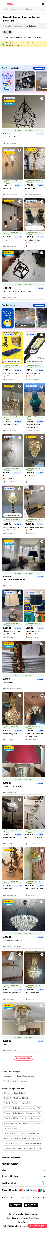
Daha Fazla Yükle (23, 1058)
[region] (24, 81)
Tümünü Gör (39, 68)
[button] (3, 4)
